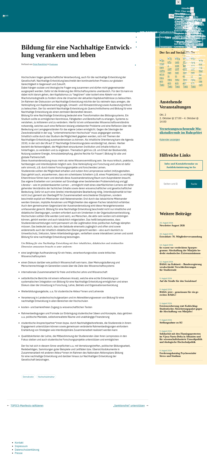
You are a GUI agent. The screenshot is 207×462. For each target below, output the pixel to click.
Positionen (53, 64)
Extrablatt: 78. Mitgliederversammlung (181, 236)
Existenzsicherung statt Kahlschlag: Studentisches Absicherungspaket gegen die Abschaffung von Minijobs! (181, 309)
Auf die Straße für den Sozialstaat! (178, 281)
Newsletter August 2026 (172, 225)
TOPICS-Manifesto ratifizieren (27, 405)
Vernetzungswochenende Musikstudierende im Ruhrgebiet (181, 130)
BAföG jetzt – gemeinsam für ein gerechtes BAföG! (179, 293)
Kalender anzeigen (170, 139)
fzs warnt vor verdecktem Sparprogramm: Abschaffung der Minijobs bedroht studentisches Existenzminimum (180, 250)
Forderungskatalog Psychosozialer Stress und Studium (178, 354)
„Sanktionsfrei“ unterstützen (129, 405)
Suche (194, 183)
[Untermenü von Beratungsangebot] (189, 33)
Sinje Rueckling (40, 64)
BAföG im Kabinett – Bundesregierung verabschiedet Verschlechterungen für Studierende (181, 267)
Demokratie (28, 376)
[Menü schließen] (178, 2)
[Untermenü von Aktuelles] (192, 8)
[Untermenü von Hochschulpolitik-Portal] (195, 47)
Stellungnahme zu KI (171, 322)
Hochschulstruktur (46, 376)
